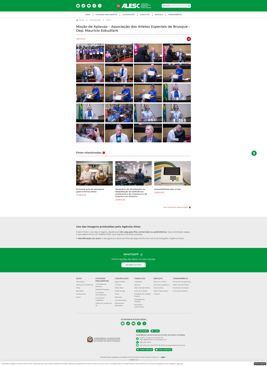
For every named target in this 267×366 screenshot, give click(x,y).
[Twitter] (100, 6)
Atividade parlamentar (106, 15)
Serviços (159, 15)
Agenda (137, 285)
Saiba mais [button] (179, 363)
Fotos (117, 294)
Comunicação (128, 15)
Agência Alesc (120, 282)
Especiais (118, 297)
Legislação (138, 282)
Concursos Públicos (180, 291)
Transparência (175, 15)
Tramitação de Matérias (101, 285)
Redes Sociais (120, 291)
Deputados (80, 282)
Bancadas (79, 291)
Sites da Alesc (159, 288)
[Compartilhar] (189, 39)
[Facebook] (94, 6)
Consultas (145, 15)
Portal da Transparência (182, 282)
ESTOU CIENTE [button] (260, 363)
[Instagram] (78, 6)
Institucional (80, 294)
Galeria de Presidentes (84, 285)
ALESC (88, 15)
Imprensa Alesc (121, 300)
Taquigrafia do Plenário (139, 300)
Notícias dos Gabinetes (119, 304)
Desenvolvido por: (152, 357)
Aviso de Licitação (140, 291)
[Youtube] (89, 6)
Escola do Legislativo (161, 285)
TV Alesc (118, 285)
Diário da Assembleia (142, 288)
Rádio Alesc (119, 288)
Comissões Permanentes (101, 294)
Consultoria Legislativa (100, 299)
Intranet (157, 294)
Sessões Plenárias (102, 289)
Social (78, 297)
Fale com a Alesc (160, 282)
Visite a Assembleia (161, 291)
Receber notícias (134, 265)
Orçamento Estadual (181, 288)
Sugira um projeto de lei (104, 304)
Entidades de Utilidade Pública (142, 295)
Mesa (78, 288)
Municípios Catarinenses (139, 306)
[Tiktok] (83, 6)
